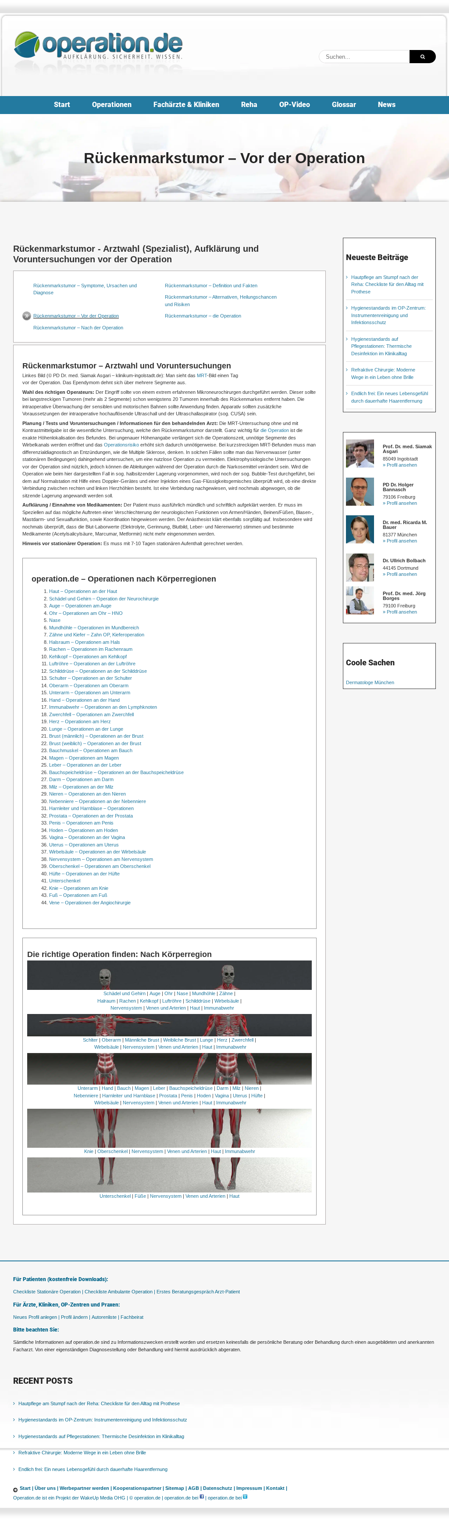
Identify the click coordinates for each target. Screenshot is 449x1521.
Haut (195, 1007)
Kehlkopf (149, 1000)
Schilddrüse (197, 1000)
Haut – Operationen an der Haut (83, 591)
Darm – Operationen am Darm (81, 779)
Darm (222, 1088)
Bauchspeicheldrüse (191, 1088)
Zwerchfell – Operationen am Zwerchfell (91, 714)
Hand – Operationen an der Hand (84, 700)
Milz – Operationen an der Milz (81, 786)
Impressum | (250, 1488)
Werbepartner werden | (86, 1488)
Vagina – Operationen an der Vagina (87, 837)
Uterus (240, 1095)
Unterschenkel (64, 880)
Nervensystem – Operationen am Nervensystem (101, 859)
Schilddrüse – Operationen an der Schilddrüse (98, 671)
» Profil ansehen (400, 465)
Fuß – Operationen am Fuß (78, 895)
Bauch (124, 1088)
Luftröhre (172, 1000)
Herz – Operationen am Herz (80, 721)
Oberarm (111, 1040)
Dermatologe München (370, 682)
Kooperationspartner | (138, 1488)
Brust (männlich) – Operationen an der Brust (96, 736)
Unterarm (88, 1088)
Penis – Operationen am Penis (81, 822)
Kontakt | (276, 1488)
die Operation (274, 430)
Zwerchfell (242, 1040)
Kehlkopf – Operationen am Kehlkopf (88, 656)
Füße (140, 1196)
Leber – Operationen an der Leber (85, 765)
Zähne (226, 993)
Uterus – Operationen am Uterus (84, 844)
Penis (187, 1095)
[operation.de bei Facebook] (202, 1497)
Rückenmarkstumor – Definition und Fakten (211, 285)
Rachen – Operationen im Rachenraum (90, 649)
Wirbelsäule (226, 1000)
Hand (107, 1088)
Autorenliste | (105, 1317)
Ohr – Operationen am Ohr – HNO (86, 613)
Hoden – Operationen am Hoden (83, 830)
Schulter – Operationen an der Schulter (90, 678)
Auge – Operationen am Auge (80, 605)
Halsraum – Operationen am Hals (84, 642)
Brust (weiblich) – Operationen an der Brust (95, 743)
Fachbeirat (132, 1317)
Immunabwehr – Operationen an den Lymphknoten (103, 707)
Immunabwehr (219, 1007)
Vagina (222, 1095)
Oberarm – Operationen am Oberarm (88, 685)
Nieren (252, 1088)
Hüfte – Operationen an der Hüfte (84, 873)
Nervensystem (126, 1007)
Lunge (206, 1040)
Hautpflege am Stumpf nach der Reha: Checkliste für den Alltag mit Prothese (387, 284)
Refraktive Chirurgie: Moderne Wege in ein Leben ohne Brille (82, 1452)
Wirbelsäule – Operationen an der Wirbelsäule (97, 851)
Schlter (90, 1040)
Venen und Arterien (166, 1007)
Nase (55, 620)
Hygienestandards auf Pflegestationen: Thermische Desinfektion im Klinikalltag (381, 346)
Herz (222, 1040)
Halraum (106, 1000)
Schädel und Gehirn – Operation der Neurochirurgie (104, 598)
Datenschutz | (219, 1488)
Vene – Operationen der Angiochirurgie (90, 902)
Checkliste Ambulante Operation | (120, 1291)
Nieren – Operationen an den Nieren (87, 793)
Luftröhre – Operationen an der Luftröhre (92, 663)
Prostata (168, 1095)
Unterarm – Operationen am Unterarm (89, 692)
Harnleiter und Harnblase (128, 1095)
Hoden (204, 1095)
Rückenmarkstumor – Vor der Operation (76, 315)
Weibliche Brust (179, 1040)
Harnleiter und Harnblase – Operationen (91, 808)
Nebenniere (86, 1095)
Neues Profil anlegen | (36, 1317)
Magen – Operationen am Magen (84, 757)
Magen (142, 1088)
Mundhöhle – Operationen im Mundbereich (94, 627)
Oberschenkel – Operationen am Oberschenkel (99, 866)
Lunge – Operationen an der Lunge (86, 729)
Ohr (168, 993)
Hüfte (257, 1095)
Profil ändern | (75, 1317)
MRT (202, 375)
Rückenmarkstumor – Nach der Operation (78, 327)
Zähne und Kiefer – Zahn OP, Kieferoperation (96, 634)
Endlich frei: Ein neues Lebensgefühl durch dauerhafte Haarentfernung (92, 1469)
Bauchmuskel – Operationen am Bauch (90, 750)
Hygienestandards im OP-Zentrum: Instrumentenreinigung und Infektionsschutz (388, 315)
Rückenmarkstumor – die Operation (203, 315)
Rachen (127, 1000)
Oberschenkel (112, 1151)
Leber (159, 1088)
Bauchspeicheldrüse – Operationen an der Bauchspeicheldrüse (116, 772)
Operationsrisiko (121, 444)
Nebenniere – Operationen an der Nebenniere (97, 801)
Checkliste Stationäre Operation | (48, 1291)
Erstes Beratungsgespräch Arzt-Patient (198, 1291)
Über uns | (46, 1488)
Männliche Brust (142, 1040)
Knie (88, 1151)
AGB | (195, 1488)
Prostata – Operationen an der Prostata (91, 815)
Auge (155, 993)
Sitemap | (176, 1488)
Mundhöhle (203, 993)
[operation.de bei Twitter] (245, 1497)
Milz (236, 1088)
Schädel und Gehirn (124, 993)
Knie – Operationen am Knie (78, 888)
